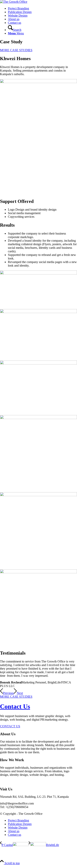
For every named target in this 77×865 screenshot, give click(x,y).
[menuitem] (42, 8)
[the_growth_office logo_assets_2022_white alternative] (13, 1)
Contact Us (15, 706)
